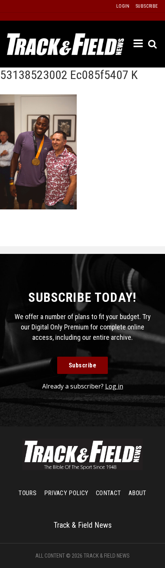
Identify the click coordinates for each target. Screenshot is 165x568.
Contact (108, 493)
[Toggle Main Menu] (138, 43)
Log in (114, 386)
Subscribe (83, 365)
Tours (27, 493)
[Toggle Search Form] (153, 44)
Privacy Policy (66, 493)
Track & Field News (65, 44)
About (138, 493)
